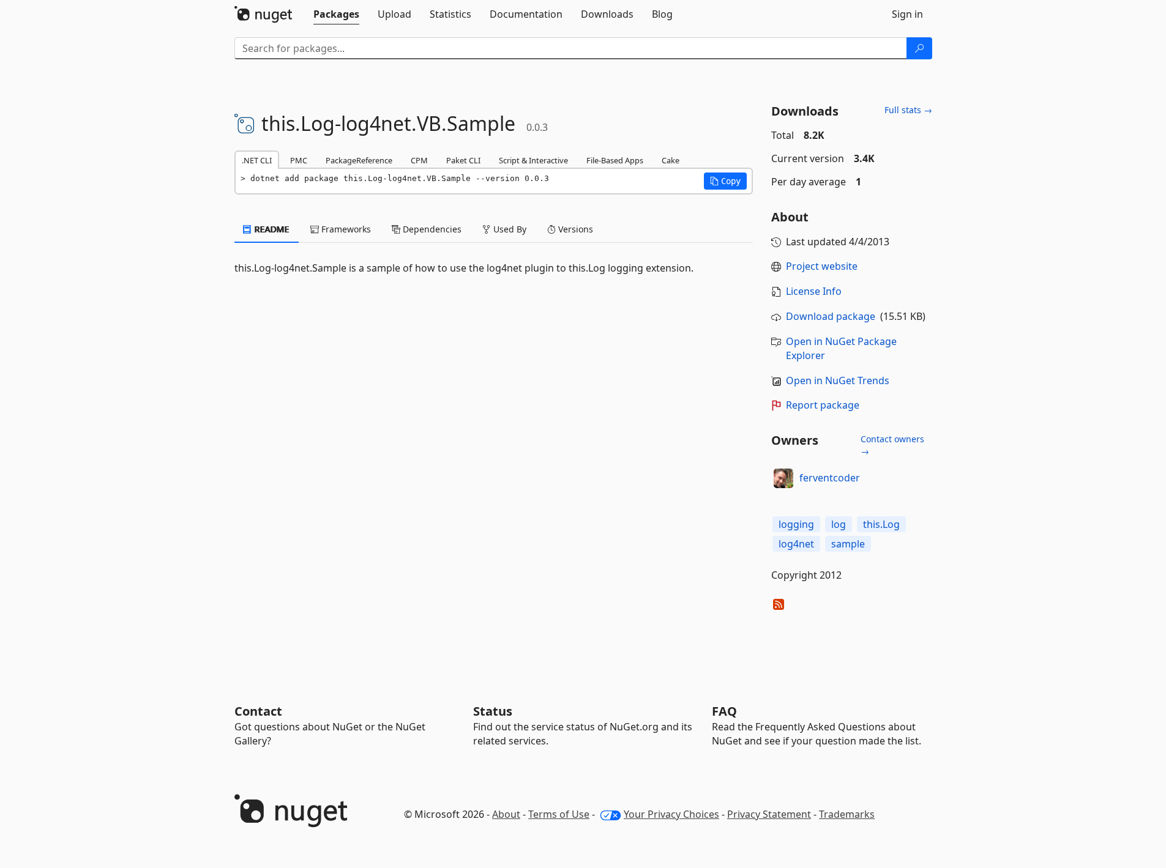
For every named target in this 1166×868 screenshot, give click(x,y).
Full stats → (908, 110)
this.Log (881, 524)
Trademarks (847, 814)
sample (848, 544)
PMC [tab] (298, 160)
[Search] (919, 48)
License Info (814, 291)
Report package (822, 405)
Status (492, 711)
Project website (822, 266)
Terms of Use (558, 814)
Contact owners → (892, 445)
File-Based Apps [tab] (614, 160)
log (838, 524)
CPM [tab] (419, 160)
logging (796, 524)
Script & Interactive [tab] (533, 160)
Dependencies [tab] (431, 229)
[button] (725, 181)
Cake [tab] (670, 160)
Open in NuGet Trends (837, 380)
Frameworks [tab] (345, 229)
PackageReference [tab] (359, 160)
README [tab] (271, 229)
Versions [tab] (574, 229)
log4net (796, 544)
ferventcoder (829, 477)
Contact (258, 711)
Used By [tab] (508, 229)
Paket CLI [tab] (463, 160)
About (506, 814)
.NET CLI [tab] (257, 160)
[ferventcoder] (783, 478)
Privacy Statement (769, 814)
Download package (830, 316)
